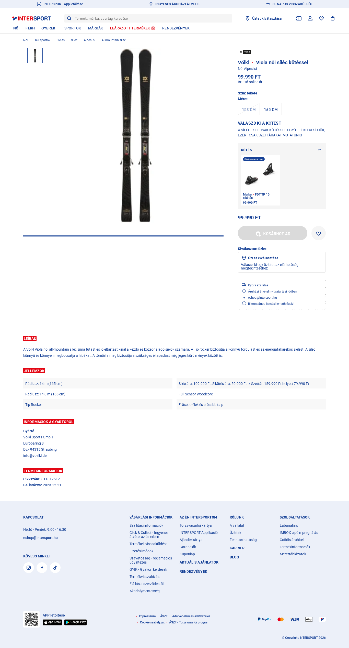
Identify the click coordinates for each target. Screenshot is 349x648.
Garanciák (188, 547)
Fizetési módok (141, 551)
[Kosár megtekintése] (333, 18)
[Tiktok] (55, 567)
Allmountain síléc (114, 40)
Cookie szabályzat (152, 622)
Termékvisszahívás (144, 577)
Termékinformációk (295, 547)
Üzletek (235, 533)
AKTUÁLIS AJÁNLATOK (199, 562)
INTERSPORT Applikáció (199, 533)
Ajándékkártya (191, 540)
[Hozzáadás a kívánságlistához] (318, 233)
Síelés (61, 40)
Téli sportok (42, 40)
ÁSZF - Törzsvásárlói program (189, 622)
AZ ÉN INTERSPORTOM (198, 517)
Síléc (74, 40)
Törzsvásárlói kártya (196, 525)
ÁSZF (164, 616)
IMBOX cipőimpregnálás (299, 533)
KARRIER (237, 548)
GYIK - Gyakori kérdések (148, 569)
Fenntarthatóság (243, 540)
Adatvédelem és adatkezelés (191, 616)
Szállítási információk (146, 525)
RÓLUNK (237, 517)
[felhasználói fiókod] (310, 18)
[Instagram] (28, 567)
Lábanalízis (289, 525)
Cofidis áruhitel (292, 540)
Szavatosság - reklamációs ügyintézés (151, 560)
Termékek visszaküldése (148, 544)
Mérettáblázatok (293, 554)
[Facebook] (42, 567)
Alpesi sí (89, 40)
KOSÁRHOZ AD (276, 233)
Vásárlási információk (151, 517)
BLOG (234, 557)
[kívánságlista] (321, 18)
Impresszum (147, 616)
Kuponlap (187, 554)
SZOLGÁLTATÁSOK (295, 517)
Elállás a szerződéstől (147, 584)
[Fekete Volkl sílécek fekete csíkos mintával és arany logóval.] (136, 135)
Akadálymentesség (145, 591)
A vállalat (237, 525)
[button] (174, 338)
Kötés (246, 150)
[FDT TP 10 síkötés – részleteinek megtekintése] (260, 180)
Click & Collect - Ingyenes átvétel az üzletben (149, 535)
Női (25, 40)
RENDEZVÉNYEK (193, 571)
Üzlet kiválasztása (263, 258)
